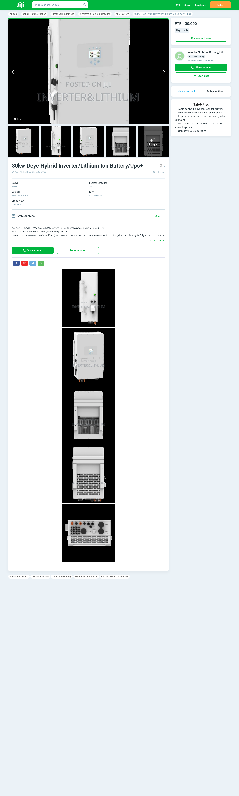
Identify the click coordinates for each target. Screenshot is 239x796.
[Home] (21, 4)
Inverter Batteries (40, 576)
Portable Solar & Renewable (114, 576)
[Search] (84, 4)
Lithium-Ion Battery (61, 576)
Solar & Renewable (19, 576)
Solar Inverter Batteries (86, 576)
